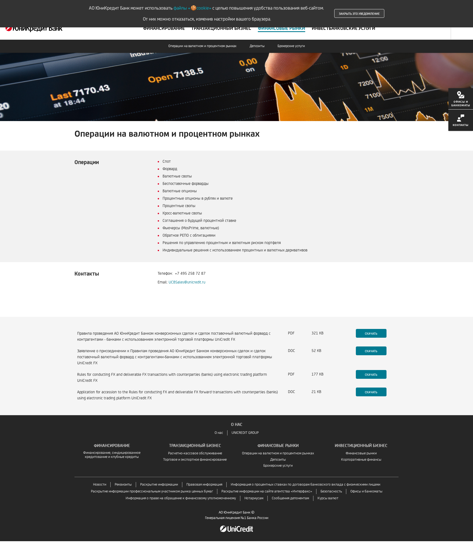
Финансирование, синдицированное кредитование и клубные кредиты (111, 455)
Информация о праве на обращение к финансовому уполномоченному (181, 498)
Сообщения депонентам (290, 498)
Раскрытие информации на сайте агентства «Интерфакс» (266, 491)
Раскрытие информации (159, 485)
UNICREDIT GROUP (245, 433)
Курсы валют (328, 498)
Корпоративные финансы (361, 460)
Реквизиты (123, 485)
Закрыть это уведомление (359, 13)
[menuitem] (460, 99)
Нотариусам (253, 498)
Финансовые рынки (361, 453)
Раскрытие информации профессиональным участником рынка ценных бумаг (152, 491)
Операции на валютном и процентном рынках (202, 46)
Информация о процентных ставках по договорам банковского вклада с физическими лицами (305, 485)
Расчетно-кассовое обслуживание (195, 453)
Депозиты (257, 46)
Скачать (371, 333)
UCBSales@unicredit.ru (187, 282)
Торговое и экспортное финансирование (195, 460)
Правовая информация (204, 485)
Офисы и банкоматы (366, 491)
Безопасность (331, 491)
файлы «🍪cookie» (192, 8)
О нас (219, 433)
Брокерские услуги (291, 46)
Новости (99, 485)
